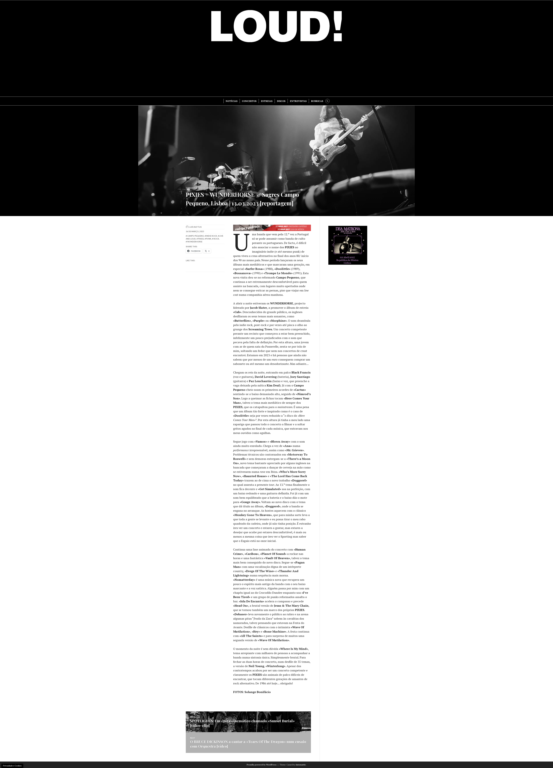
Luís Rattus (195, 227)
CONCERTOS (249, 101)
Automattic (301, 764)
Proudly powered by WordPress (261, 764)
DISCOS (281, 101)
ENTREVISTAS (298, 101)
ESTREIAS (266, 101)
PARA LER (220, 188)
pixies (201, 239)
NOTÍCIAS (231, 101)
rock (216, 239)
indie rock (211, 236)
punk (208, 239)
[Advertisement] (276, 72)
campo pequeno (195, 236)
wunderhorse (194, 242)
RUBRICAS (317, 101)
